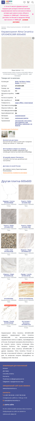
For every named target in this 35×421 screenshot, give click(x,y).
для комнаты (20, 122)
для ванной (19, 121)
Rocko (17, 83)
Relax (28, 81)
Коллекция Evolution (9, 129)
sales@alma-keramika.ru (12, 400)
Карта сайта (9, 405)
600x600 (17, 88)
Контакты (6, 376)
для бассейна (21, 123)
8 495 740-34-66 (9, 395)
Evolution (23, 83)
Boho (17, 81)
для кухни (27, 121)
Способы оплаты (8, 374)
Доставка (6, 371)
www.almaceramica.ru (10, 388)
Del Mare (22, 81)
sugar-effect (19, 103)
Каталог (5, 368)
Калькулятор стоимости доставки (15, 172)
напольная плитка (21, 118)
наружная (26, 124)
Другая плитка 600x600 (16, 181)
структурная (28, 103)
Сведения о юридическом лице (13, 381)
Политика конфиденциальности (13, 379)
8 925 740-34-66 (20, 395)
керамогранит (20, 116)
